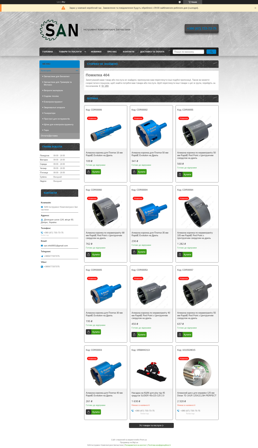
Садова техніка (51, 96)
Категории (46, 70)
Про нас (112, 51)
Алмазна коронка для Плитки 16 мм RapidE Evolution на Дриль (104, 154)
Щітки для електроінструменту (58, 124)
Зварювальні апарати (54, 107)
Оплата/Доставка (49, 135)
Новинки (96, 51)
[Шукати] (211, 51)
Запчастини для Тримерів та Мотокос (58, 83)
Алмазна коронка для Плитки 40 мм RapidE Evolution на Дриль (104, 394)
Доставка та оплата (152, 51)
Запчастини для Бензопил (56, 76)
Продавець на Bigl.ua (129, 442)
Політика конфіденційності (159, 445)
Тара (46, 130)
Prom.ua (143, 440)
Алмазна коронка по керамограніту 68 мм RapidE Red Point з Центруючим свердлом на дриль (105, 235)
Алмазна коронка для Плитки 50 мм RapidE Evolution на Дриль (150, 154)
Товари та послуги (70, 51)
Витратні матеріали (53, 90)
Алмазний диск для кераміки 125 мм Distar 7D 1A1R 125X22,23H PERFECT (196, 394)
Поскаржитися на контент (136, 445)
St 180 (105, 86)
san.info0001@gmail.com (56, 245)
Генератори (49, 113)
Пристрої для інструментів (57, 119)
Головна (47, 51)
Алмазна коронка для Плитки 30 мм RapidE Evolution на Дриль (104, 314)
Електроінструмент (53, 102)
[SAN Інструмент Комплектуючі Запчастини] (58, 29)
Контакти (128, 51)
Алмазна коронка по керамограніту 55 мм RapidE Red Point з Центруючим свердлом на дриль (196, 315)
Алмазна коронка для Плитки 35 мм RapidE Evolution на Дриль (150, 234)
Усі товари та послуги (150, 425)
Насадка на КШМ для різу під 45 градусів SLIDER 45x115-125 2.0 (148, 394)
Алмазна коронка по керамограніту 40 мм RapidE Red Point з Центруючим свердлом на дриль (151, 315)
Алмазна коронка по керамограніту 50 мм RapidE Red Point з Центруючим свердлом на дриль (196, 155)
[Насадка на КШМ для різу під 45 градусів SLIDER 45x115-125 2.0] (151, 372)
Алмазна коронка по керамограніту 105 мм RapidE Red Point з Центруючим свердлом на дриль (195, 235)
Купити (96, 171)
